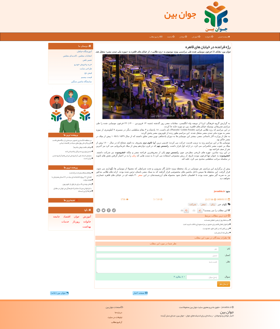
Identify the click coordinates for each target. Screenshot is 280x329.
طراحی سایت (86, 68)
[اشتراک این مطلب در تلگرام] (114, 210)
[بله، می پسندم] (200, 210)
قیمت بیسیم (86, 77)
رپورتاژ (76, 221)
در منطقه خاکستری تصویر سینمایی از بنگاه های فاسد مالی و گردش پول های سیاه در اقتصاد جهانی (72, 141)
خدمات (65, 221)
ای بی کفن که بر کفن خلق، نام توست (216, 228)
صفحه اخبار (139, 293)
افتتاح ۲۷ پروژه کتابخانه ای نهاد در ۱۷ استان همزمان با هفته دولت (72, 178)
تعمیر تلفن (87, 60)
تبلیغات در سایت (115, 317)
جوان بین (180, 14)
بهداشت (86, 226)
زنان (134, 155)
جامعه (169, 37)
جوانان (182, 37)
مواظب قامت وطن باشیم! (82, 147)
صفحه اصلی (223, 37)
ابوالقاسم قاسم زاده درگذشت (80, 173)
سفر (140, 175)
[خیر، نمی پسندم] (186, 210)
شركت (192, 204)
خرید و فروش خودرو (83, 64)
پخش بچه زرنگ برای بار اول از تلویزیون (77, 184)
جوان (76, 216)
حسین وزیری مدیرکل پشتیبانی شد (78, 151)
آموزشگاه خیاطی (84, 51)
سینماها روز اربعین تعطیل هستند (216, 220)
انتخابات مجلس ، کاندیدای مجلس (77, 56)
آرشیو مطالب (154, 37)
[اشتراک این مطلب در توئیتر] (103, 210)
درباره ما (118, 312)
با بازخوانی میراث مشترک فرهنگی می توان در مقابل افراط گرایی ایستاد (72, 190)
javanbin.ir (219, 191)
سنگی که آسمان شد (221, 233)
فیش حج (88, 73)
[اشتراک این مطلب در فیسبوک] (108, 210)
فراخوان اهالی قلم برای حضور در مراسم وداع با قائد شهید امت (206, 224)
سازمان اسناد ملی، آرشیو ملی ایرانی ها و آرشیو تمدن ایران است (72, 157)
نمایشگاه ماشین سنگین (81, 81)
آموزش (195, 37)
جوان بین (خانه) (58, 293)
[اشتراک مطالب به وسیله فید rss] (98, 210)
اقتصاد (66, 216)
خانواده (208, 37)
